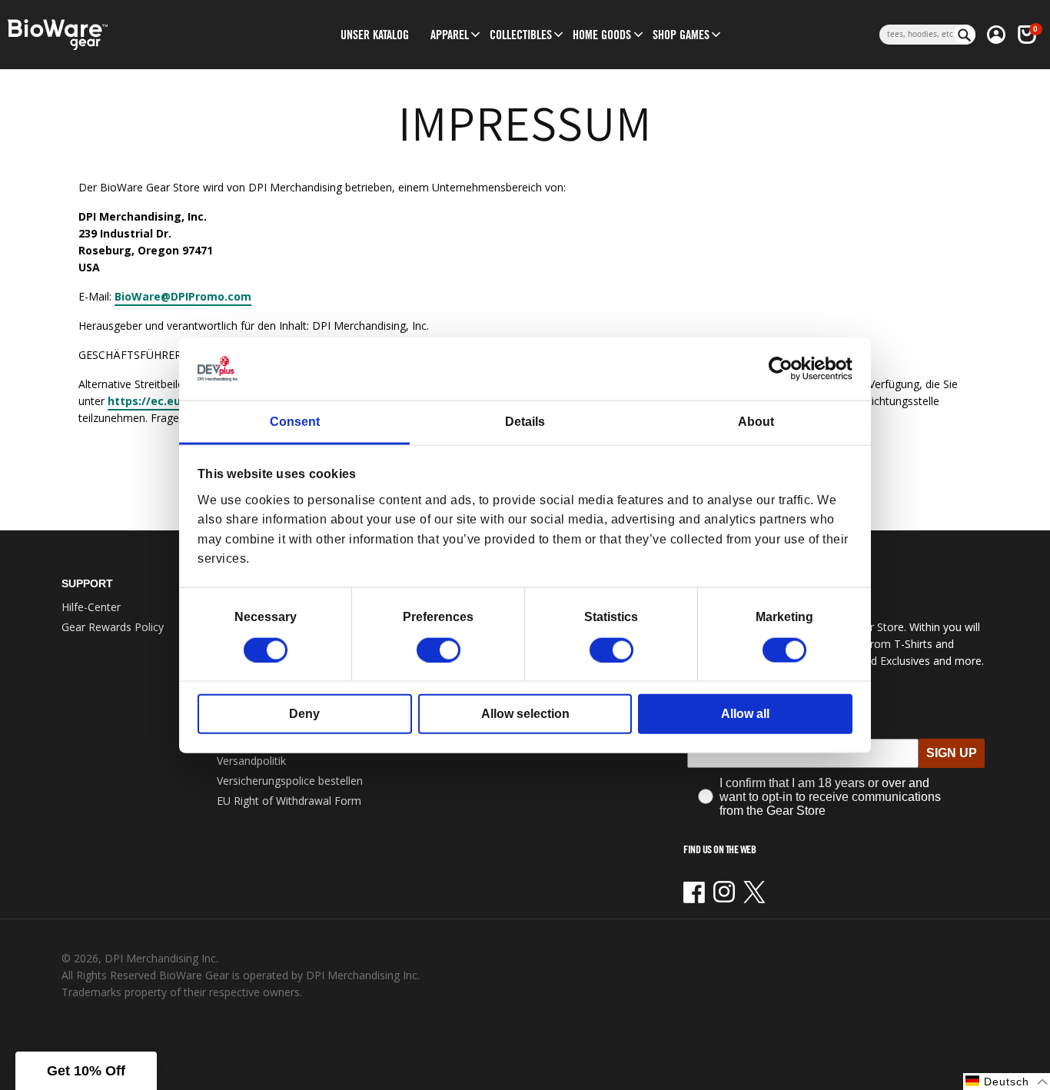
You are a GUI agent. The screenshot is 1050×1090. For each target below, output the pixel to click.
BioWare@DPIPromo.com (183, 296)
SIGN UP (951, 752)
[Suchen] (964, 35)
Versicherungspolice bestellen (290, 780)
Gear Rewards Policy (112, 627)
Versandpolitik (251, 760)
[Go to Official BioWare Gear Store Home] (122, 35)
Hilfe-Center (91, 607)
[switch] (438, 649)
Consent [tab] (295, 421)
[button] (449, 34)
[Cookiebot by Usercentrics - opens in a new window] (785, 369)
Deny (304, 712)
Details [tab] (525, 421)
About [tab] (756, 421)
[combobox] (916, 35)
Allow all (745, 712)
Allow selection (525, 712)
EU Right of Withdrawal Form (289, 800)
